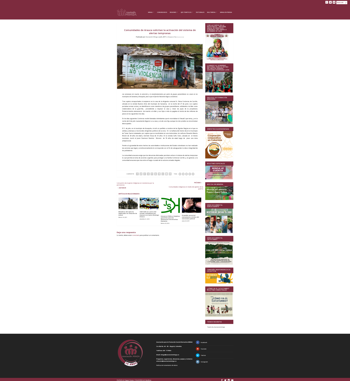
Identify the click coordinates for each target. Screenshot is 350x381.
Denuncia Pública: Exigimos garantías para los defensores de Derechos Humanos (170, 218)
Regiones (173, 12)
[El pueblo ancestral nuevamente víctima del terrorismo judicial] (191, 205)
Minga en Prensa (226, 12)
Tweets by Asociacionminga (216, 327)
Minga (150, 12)
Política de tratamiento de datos (166, 365)
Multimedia (211, 12)
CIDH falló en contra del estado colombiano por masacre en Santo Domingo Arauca (149, 214)
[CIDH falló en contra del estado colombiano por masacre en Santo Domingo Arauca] (149, 203)
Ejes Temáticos (186, 12)
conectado (135, 235)
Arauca (170, 37)
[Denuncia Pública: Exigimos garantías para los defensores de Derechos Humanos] (170, 206)
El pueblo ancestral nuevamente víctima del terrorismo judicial (190, 216)
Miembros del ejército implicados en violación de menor (127, 213)
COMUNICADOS (162, 12)
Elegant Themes (129, 380)
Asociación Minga (152, 37)
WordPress (148, 380)
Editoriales (200, 12)
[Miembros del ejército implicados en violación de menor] (128, 203)
